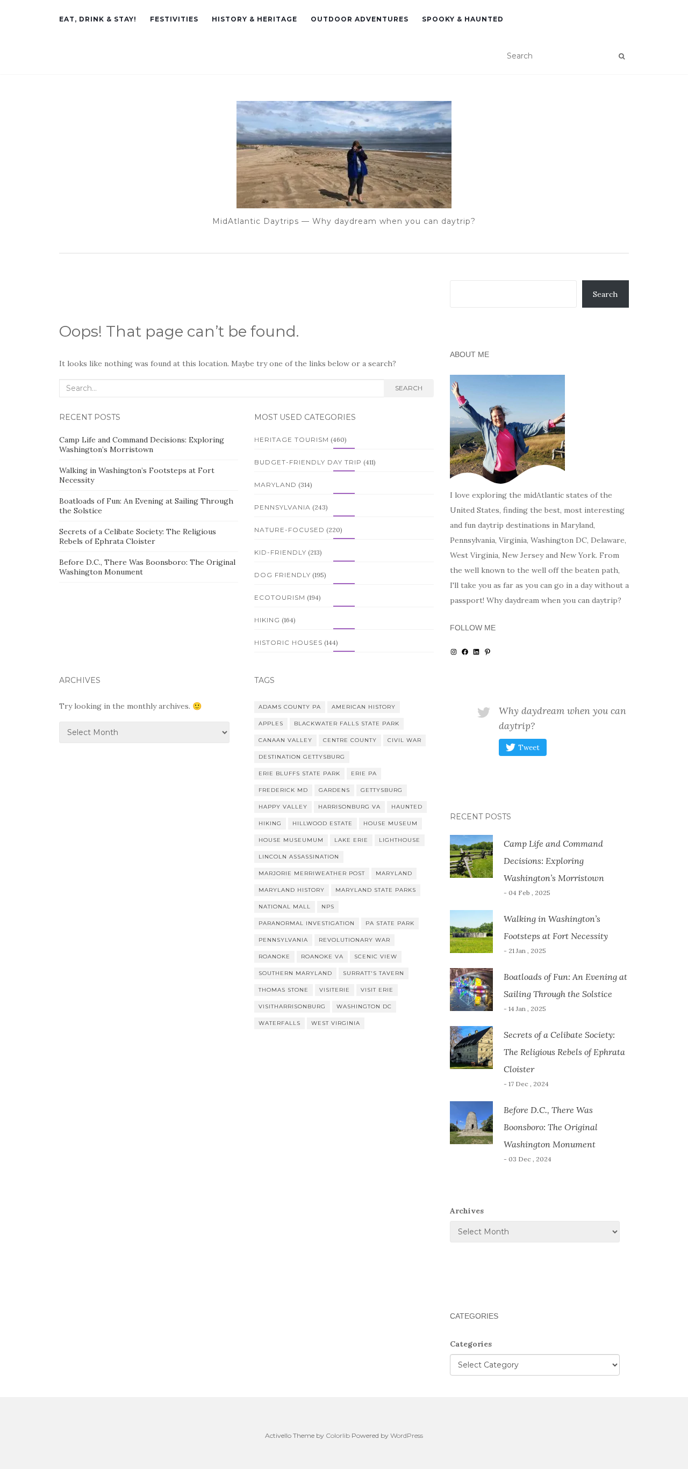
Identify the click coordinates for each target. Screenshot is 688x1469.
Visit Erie (377, 989)
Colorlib (338, 1435)
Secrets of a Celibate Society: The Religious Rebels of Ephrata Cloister (137, 536)
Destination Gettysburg (302, 756)
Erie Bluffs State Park (299, 773)
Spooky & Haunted (463, 19)
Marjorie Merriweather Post (312, 873)
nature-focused (289, 530)
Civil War (404, 740)
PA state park (390, 923)
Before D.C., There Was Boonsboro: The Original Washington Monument (551, 1127)
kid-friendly (280, 552)
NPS (327, 906)
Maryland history (292, 889)
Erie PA (364, 773)
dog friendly (282, 575)
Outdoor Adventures (359, 19)
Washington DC (364, 1006)
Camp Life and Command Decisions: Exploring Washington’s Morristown (141, 444)
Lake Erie (351, 840)
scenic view (375, 956)
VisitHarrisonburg (292, 1006)
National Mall (285, 906)
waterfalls (279, 1023)
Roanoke (274, 956)
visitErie (334, 989)
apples (271, 723)
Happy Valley (283, 806)
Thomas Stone (284, 989)
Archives (467, 1211)
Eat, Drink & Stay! (98, 19)
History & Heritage (254, 19)
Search (408, 388)
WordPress (406, 1435)
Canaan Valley (285, 740)
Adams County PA (290, 706)
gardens (334, 790)
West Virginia (335, 1023)
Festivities (174, 19)
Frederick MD (283, 790)
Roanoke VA (322, 956)
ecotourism (279, 597)
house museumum (291, 840)
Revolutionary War (354, 939)
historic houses (288, 642)
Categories (471, 1344)
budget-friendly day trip (308, 462)
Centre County (350, 740)
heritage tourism (291, 439)
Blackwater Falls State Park (346, 723)
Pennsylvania (282, 507)
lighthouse (399, 840)
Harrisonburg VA (349, 806)
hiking (267, 620)
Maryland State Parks (375, 889)
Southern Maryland (295, 973)
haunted (406, 806)
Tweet (529, 747)
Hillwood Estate (322, 823)
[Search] (621, 56)
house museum (390, 823)
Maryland (275, 485)
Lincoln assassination (299, 856)
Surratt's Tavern (373, 973)
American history (364, 706)
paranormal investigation (307, 923)
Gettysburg (382, 790)
